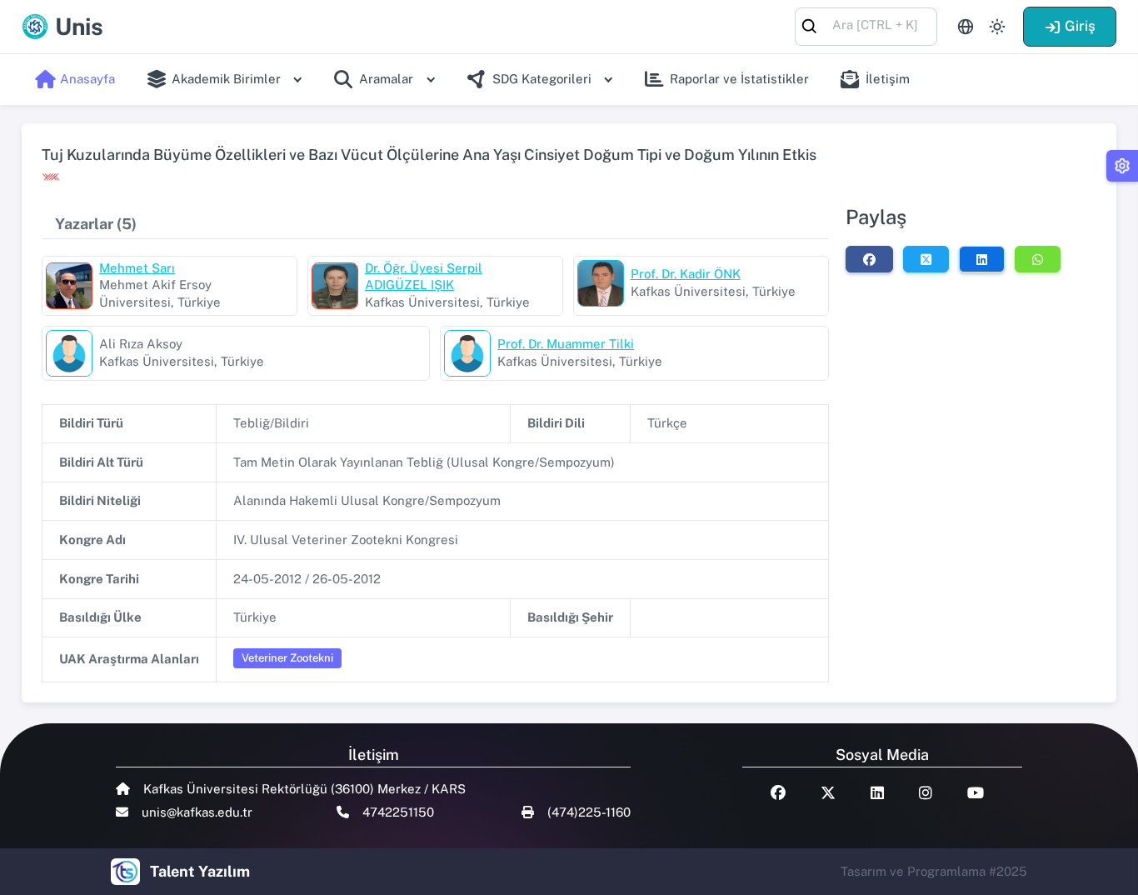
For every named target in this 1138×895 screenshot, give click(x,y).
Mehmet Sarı (137, 268)
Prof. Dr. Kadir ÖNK (686, 274)
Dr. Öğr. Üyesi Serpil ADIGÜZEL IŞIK (423, 276)
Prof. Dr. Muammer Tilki (565, 344)
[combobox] (866, 25)
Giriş (1080, 26)
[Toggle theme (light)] (997, 26)
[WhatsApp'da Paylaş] (1038, 259)
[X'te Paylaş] (926, 259)
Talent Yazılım (200, 871)
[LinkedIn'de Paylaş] (982, 259)
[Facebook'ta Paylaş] (869, 259)
